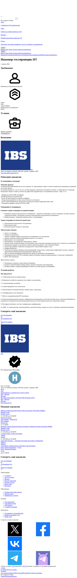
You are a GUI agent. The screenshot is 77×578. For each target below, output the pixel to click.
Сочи (19, 447)
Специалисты (11, 55)
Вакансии (4, 55)
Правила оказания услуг (12, 515)
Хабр (2, 576)
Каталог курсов (9, 482)
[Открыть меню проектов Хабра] (1, 16)
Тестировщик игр (6, 318)
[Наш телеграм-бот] (43, 564)
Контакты (8, 486)
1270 (12, 566)
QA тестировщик (6, 315)
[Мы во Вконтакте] (15, 550)
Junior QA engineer (6, 322)
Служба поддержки (11, 507)
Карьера (10, 576)
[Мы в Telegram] (15, 564)
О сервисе (8, 475)
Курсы (15, 576)
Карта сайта (8, 484)
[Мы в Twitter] (15, 536)
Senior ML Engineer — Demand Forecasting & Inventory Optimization (22, 441)
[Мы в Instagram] (43, 550)
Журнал (54, 55)
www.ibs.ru (4, 173)
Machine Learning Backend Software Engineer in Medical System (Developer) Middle (26, 426)
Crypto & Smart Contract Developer (11, 433)
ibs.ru (2, 389)
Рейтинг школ (9, 494)
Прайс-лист (8, 516)
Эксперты (31, 55)
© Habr (3, 568)
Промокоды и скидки (11, 495)
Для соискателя (9, 502)
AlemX (3, 435)
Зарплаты (49, 55)
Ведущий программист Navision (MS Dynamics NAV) (18, 398)
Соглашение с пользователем (14, 513)
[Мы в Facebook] (43, 536)
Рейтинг (43, 55)
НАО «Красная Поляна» (8, 447)
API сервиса (8, 505)
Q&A (5, 576)
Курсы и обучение (22, 55)
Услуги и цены (9, 477)
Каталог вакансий (10, 481)
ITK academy (5, 419)
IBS (31, 169)
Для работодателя (10, 503)
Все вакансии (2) (13, 173)
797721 (24, 566)
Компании (37, 55)
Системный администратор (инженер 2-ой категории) (18, 446)
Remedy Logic (5, 412)
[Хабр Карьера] (8, 18)
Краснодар (13, 419)
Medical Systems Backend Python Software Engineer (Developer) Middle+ (23, 410)
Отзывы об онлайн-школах (13, 492)
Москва (6, 394)
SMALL (3, 442)
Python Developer (6, 418)
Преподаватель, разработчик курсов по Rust (15, 392)
